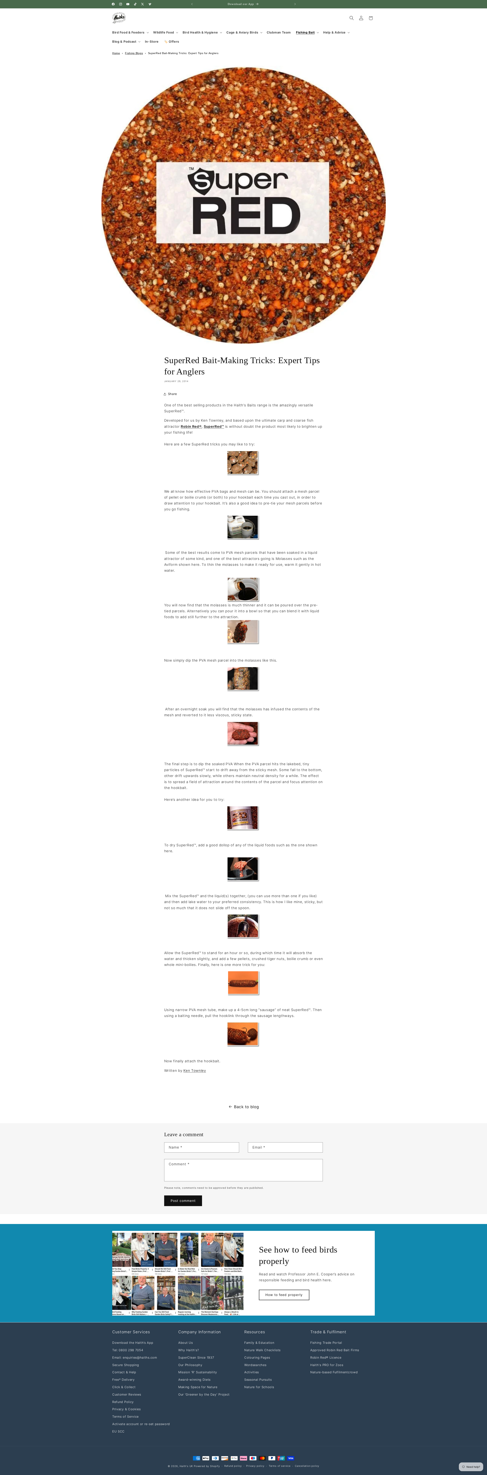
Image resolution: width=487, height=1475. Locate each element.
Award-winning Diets (194, 1379)
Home (116, 53)
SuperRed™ (214, 426)
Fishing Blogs (134, 53)
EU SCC (118, 1431)
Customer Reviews (126, 1394)
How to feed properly (284, 1295)
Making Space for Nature (197, 1387)
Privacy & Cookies (126, 1409)
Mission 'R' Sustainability (197, 1372)
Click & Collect (123, 1387)
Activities (251, 1372)
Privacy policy (255, 1466)
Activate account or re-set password (141, 1424)
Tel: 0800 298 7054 (127, 1350)
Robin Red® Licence (325, 1357)
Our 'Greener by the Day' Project (204, 1394)
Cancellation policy (307, 1466)
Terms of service (279, 1466)
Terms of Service (125, 1416)
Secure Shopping (125, 1365)
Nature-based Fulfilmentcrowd (334, 1372)
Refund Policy (123, 1402)
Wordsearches (255, 1365)
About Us (185, 1343)
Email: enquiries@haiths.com (134, 1357)
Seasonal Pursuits (258, 1379)
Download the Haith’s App (132, 1343)
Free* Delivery (123, 1379)
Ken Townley (194, 1070)
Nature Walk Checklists (262, 1350)
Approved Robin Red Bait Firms (334, 1350)
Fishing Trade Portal (326, 1343)
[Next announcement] (295, 4)
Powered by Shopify (207, 1466)
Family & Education (259, 1343)
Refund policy (233, 1466)
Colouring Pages (257, 1357)
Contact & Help (124, 1372)
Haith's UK (186, 1466)
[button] (130, 32)
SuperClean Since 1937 (196, 1357)
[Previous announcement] (192, 4)
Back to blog (246, 1106)
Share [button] (172, 394)
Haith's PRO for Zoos (326, 1365)
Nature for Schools (259, 1387)
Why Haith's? (188, 1350)
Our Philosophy (190, 1365)
